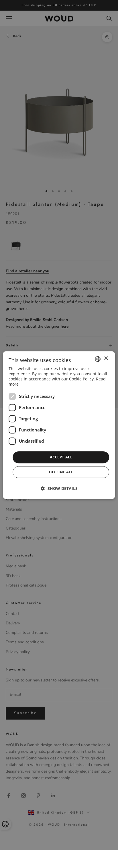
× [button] (106, 358)
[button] (59, 488)
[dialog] (59, 425)
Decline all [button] (61, 471)
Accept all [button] (61, 457)
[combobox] (98, 359)
